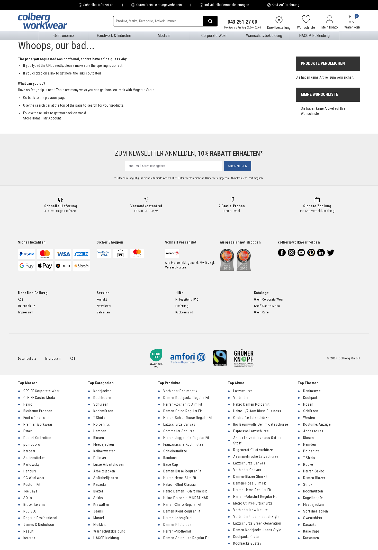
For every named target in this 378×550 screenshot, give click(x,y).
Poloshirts (101, 424)
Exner (27, 431)
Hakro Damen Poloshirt (251, 404)
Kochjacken (102, 391)
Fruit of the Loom (37, 418)
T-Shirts (99, 418)
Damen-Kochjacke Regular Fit (186, 398)
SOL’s (27, 498)
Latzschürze (243, 391)
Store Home (32, 118)
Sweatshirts (312, 518)
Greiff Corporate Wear (269, 299)
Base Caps (311, 531)
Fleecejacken (103, 444)
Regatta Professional (40, 518)
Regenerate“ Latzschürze (253, 450)
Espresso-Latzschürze (251, 431)
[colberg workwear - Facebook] (282, 252)
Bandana (170, 458)
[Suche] (210, 21)
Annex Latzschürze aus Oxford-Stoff (258, 440)
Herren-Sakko (313, 471)
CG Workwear (33, 478)
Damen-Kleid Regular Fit (182, 511)
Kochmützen (103, 411)
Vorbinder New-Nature (250, 510)
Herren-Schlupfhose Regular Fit (187, 418)
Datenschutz (26, 306)
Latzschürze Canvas (179, 424)
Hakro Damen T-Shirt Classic (185, 491)
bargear (29, 451)
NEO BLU (30, 511)
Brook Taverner (35, 504)
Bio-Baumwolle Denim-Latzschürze (260, 424)
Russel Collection (37, 438)
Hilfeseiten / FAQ (187, 299)
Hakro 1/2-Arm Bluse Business (257, 411)
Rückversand (184, 312)
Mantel (98, 518)
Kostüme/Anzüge (317, 424)
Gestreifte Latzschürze (251, 418)
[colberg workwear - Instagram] (291, 252)
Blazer (98, 491)
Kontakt (102, 299)
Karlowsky (31, 464)
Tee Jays (30, 491)
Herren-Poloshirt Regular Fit (255, 497)
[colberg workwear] (42, 20)
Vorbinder (241, 398)
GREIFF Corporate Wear (41, 391)
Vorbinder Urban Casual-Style (256, 517)
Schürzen (100, 404)
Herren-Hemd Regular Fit (252, 490)
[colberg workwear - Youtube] (301, 252)
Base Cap (170, 464)
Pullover (99, 458)
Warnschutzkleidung (109, 531)
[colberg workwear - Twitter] (331, 252)
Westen (309, 418)
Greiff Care (261, 312)
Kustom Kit (31, 484)
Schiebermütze (175, 451)
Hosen (308, 404)
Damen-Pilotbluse (177, 525)
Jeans (98, 511)
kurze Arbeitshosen (108, 464)
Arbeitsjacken (104, 471)
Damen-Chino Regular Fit (182, 411)
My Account (52, 118)
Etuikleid (100, 525)
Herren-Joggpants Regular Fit (186, 438)
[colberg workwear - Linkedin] (321, 252)
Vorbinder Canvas (247, 470)
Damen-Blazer (314, 478)
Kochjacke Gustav (247, 543)
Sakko (98, 498)
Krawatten (101, 504)
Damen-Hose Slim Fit (249, 483)
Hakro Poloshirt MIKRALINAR (185, 498)
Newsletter (104, 306)
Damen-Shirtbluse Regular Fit (186, 538)
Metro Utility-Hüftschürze (253, 503)
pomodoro (31, 444)
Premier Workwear (37, 424)
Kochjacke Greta (246, 537)
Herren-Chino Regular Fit (182, 504)
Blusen (98, 438)
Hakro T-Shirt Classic (179, 484)
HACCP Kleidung (106, 538)
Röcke (308, 464)
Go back (29, 98)
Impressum (25, 312)
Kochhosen (102, 398)
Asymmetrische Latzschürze (255, 456)
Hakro (28, 404)
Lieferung (182, 306)
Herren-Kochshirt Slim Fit (182, 404)
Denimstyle (312, 391)
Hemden (99, 431)
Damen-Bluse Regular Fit (182, 471)
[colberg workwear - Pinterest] (311, 252)
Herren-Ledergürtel (177, 518)
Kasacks (100, 484)
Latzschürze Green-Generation (257, 523)
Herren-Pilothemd (177, 531)
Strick (307, 484)
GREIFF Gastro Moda (39, 398)
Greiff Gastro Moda (267, 306)
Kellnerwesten (104, 451)
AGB (21, 299)
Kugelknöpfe (313, 498)
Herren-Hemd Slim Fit (179, 478)
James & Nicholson (38, 525)
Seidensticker (34, 458)
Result (28, 531)
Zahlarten (103, 312)
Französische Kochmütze (183, 444)
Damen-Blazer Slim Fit (250, 476)
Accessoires (313, 431)
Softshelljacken (105, 478)
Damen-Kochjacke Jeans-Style (257, 530)
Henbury (29, 471)
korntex (29, 538)
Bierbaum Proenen (37, 411)
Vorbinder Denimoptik (180, 391)
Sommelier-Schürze (179, 431)
